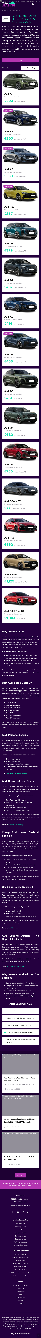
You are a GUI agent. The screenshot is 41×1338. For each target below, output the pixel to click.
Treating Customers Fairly (20, 1257)
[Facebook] (12, 1212)
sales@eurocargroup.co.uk (20, 1205)
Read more (20, 1175)
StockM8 (21, 1300)
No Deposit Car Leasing (15, 966)
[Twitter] (17, 1212)
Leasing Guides (20, 1227)
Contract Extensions (20, 1245)
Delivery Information (20, 1276)
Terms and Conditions (20, 1264)
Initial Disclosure (20, 1254)
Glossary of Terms (20, 1233)
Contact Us (20, 1288)
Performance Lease (20, 1242)
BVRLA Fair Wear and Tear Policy (20, 1273)
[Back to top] (39, 1335)
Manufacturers (20, 1224)
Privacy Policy (20, 1260)
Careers (20, 1294)
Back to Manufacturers (12, 10)
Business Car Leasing (15, 824)
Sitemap (20, 1303)
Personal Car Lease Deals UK (17, 773)
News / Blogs (20, 1291)
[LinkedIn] (28, 1212)
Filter (20, 60)
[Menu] (37, 4)
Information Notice (20, 1270)
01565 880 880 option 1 (20, 1199)
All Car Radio (20, 1297)
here (30, 1185)
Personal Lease (20, 1236)
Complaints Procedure (20, 1267)
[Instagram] (23, 1212)
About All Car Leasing (20, 1285)
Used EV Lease (13, 928)
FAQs (20, 1230)
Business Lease (20, 1239)
